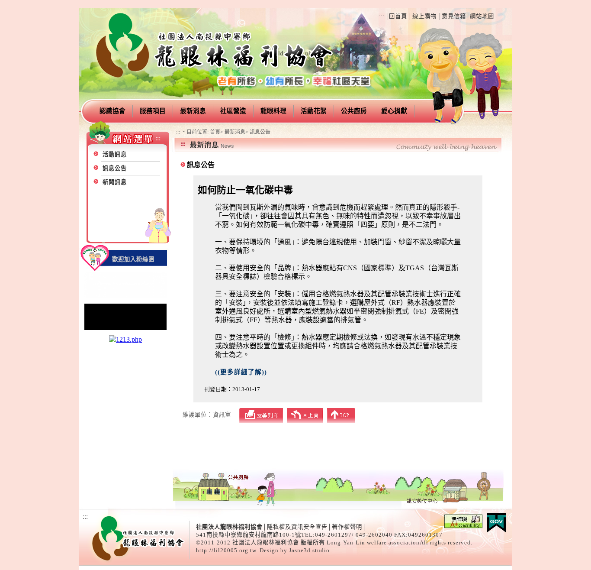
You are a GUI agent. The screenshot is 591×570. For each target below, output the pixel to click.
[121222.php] (125, 329)
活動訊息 (115, 154)
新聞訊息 (115, 182)
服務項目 (153, 110)
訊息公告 (115, 168)
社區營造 (233, 110)
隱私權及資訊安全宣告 (297, 527)
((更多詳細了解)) (241, 372)
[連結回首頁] (215, 84)
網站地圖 (482, 16)
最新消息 (193, 110)
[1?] (125, 297)
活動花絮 (314, 110)
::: (382, 16)
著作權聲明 (347, 527)
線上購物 (424, 16)
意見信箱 (454, 16)
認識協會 (112, 110)
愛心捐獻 (394, 110)
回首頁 (398, 16)
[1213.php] (125, 339)
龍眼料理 (273, 110)
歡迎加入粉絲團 (133, 259)
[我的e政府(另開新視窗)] (496, 530)
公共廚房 (354, 110)
